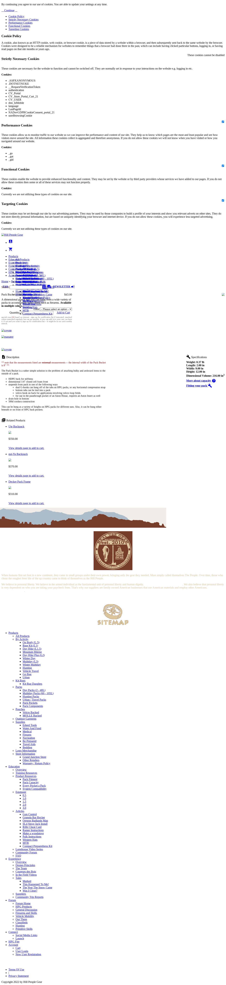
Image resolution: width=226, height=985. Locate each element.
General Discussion (26, 275)
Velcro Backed (31, 712)
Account (13, 275)
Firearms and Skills (26, 278)
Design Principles (25, 865)
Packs (19, 686)
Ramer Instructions (33, 830)
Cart (18, 278)
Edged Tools (30, 725)
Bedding (27, 747)
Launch (20, 275)
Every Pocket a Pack (34, 785)
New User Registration (28, 954)
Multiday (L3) (30, 661)
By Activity (22, 639)
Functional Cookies (19, 25)
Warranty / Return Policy (36, 763)
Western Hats (30, 307)
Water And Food (32, 728)
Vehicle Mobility (25, 916)
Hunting (20, 291)
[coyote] (6, 330)
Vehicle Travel (31, 671)
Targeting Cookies (18, 29)
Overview (21, 262)
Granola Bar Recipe (34, 817)
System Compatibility (35, 788)
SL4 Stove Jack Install (35, 823)
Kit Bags (20, 680)
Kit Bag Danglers (32, 683)
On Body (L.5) (31, 642)
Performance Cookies (20, 22)
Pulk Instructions (32, 304)
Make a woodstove (33, 300)
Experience (14, 262)
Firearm (27, 734)
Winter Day (29, 658)
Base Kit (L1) (30, 645)
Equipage (21, 791)
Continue (9, 10)
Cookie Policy (16, 16)
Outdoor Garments (26, 718)
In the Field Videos (26, 874)
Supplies (20, 721)
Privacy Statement (18, 975)
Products (13, 256)
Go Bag (27, 674)
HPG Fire (13, 272)
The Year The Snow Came (37, 294)
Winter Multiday (32, 664)
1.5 (24, 801)
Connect (13, 269)
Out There (21, 919)
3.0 (24, 807)
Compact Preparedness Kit (37, 313)
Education (14, 259)
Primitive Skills (24, 294)
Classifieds (22, 922)
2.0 (24, 804)
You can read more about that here (163, 584)
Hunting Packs (31, 696)
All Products (22, 259)
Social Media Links (26, 272)
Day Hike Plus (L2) (34, 655)
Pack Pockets (30, 702)
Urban (26, 677)
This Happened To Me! (36, 291)
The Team (21, 868)
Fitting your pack (199, 385)
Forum (12, 265)
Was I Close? (30, 297)
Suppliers (21, 893)
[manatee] (7, 336)
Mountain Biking (32, 651)
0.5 (24, 795)
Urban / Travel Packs (34, 699)
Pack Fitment (30, 779)
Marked (27, 881)
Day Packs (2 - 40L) (34, 690)
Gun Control (30, 814)
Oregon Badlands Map (35, 820)
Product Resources (26, 776)
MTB (26, 310)
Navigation (29, 737)
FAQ (18, 855)
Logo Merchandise (26, 750)
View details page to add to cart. (26, 448)
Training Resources (26, 772)
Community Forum (26, 852)
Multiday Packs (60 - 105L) (38, 693)
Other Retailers (31, 760)
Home (4, 281)
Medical (27, 731)
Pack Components (33, 706)
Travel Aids (29, 744)
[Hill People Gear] (12, 234)
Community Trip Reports (29, 897)
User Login (22, 281)
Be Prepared (29, 741)
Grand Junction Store (34, 756)
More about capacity (201, 380)
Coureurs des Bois (26, 871)
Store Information (25, 753)
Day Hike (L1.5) (32, 648)
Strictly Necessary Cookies (23, 19)
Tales (18, 877)
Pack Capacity (31, 782)
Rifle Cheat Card (32, 826)
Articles (20, 811)
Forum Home (23, 269)
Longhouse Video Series (29, 849)
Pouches (20, 709)
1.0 (24, 798)
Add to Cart (63, 312)
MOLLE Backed (32, 715)
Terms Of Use (16, 969)
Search (50, 287)
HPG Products (24, 906)
